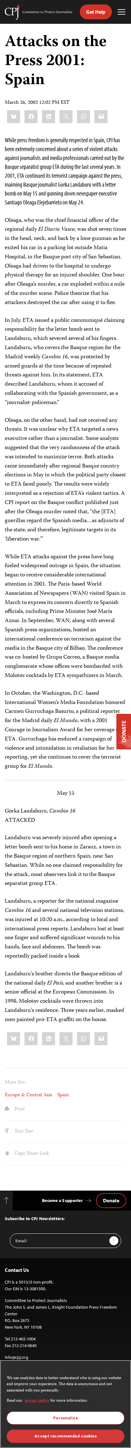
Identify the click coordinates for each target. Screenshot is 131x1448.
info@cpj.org (16, 1357)
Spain (63, 1095)
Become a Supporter (62, 1200)
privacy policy (37, 1401)
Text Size (23, 1131)
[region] (65, 1404)
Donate (111, 1200)
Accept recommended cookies (65, 1436)
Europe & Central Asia (28, 1095)
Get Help (96, 12)
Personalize (65, 1418)
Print (19, 1109)
